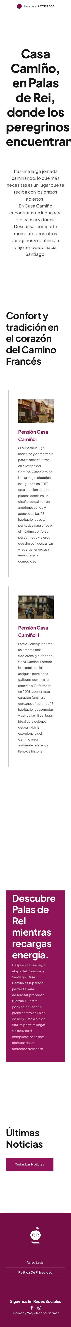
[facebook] (32, 1308)
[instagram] (39, 1308)
